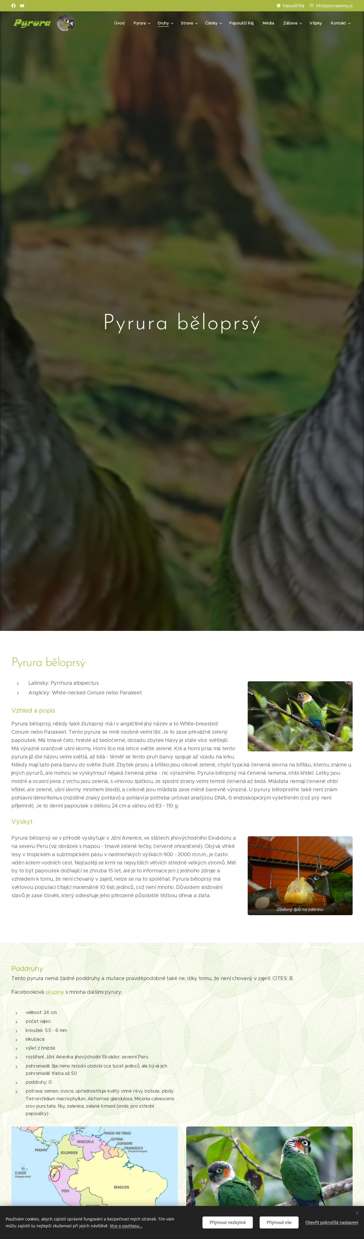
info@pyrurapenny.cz (334, 5)
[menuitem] (121, 23)
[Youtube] (22, 6)
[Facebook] (13, 6)
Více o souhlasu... (126, 1225)
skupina (54, 992)
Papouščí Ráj (293, 5)
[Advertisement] (270, 1051)
